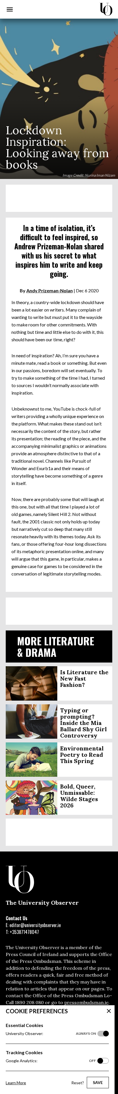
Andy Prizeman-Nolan (49, 290)
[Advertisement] (59, 198)
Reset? (77, 1082)
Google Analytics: (51, 1060)
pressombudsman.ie (86, 1002)
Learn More (16, 1082)
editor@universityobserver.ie (35, 925)
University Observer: (51, 1033)
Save (98, 1082)
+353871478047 (24, 932)
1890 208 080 (29, 1002)
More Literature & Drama (55, 646)
